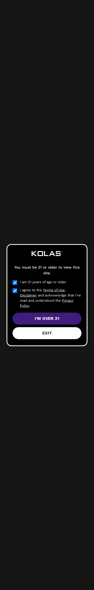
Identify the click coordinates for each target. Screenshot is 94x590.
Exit (47, 333)
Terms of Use (54, 290)
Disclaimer (28, 295)
